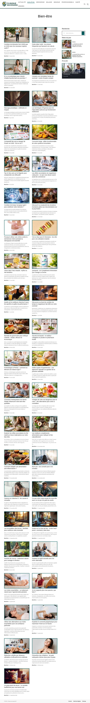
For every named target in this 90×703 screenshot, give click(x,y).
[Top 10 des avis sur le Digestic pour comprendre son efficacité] (16, 163)
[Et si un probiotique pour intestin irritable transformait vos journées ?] (16, 66)
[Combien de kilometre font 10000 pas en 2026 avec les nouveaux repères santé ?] (16, 34)
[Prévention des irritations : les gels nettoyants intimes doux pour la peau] (44, 645)
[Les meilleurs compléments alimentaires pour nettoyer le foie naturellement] (44, 423)
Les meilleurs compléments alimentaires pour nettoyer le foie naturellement (42, 435)
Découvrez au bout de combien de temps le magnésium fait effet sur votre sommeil (44, 304)
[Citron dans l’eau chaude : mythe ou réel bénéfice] (16, 261)
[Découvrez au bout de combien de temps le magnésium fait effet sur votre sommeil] (44, 292)
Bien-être (6, 56)
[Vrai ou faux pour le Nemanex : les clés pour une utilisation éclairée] (44, 227)
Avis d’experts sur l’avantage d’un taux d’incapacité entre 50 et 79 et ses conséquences (72, 73)
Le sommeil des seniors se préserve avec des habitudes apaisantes (78, 55)
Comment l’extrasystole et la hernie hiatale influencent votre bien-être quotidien (15, 401)
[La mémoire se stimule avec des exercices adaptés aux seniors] (66, 44)
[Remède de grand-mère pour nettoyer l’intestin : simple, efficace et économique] (16, 326)
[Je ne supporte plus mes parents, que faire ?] (44, 580)
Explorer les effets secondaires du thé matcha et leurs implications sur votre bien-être (16, 435)
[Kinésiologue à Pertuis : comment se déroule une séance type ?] (16, 358)
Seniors (73, 42)
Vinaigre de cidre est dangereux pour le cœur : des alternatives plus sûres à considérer (44, 401)
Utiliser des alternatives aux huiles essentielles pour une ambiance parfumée (15, 623)
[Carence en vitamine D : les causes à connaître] (16, 489)
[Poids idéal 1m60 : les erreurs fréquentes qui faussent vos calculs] (44, 34)
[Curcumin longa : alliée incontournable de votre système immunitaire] (44, 132)
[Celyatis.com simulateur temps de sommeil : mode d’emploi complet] (44, 66)
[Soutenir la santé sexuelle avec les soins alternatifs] (44, 549)
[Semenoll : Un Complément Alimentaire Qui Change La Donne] (44, 261)
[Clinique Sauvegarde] (10, 4)
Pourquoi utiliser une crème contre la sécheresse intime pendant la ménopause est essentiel (15, 239)
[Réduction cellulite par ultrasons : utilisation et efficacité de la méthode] (16, 645)
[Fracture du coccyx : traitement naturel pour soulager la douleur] (16, 549)
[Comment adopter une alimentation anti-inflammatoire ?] (16, 457)
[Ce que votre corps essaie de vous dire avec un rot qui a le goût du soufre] (44, 489)
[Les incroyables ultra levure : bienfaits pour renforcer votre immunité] (16, 519)
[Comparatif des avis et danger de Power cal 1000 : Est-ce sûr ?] (16, 132)
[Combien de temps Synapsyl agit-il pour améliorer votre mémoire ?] (16, 195)
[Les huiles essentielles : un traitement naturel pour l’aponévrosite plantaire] (16, 580)
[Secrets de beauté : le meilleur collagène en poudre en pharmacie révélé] (44, 326)
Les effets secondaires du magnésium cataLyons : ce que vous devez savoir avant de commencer (44, 175)
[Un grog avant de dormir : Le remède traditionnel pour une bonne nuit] (16, 676)
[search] (84, 4)
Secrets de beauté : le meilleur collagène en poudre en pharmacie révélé (43, 337)
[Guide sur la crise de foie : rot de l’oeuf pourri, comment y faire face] (44, 519)
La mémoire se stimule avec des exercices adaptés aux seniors (77, 45)
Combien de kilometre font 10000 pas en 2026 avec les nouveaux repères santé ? (16, 46)
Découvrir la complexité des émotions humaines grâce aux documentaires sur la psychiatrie (44, 207)
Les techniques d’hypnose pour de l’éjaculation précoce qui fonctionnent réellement (43, 109)
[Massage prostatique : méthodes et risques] (16, 98)
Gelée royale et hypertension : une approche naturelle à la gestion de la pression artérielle (43, 369)
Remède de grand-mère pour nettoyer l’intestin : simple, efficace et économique (16, 337)
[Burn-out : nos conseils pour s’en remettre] (44, 457)
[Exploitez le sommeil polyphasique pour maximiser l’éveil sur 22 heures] (44, 612)
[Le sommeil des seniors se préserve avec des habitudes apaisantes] (66, 54)
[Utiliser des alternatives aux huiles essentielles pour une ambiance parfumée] (16, 612)
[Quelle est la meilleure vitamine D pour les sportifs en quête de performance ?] (16, 292)
